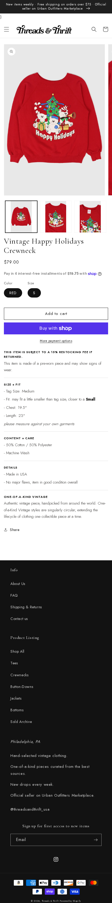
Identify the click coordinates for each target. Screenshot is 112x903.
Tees (14, 663)
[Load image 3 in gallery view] (90, 217)
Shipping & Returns (26, 607)
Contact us (19, 618)
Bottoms (16, 710)
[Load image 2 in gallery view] (56, 217)
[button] (6, 29)
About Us (17, 583)
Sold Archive (21, 721)
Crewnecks (19, 675)
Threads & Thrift (50, 900)
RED (13, 292)
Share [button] (15, 529)
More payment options (56, 341)
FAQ (14, 595)
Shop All (17, 651)
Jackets (15, 698)
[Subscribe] (95, 840)
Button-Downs (21, 686)
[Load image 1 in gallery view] (21, 217)
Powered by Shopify (70, 900)
